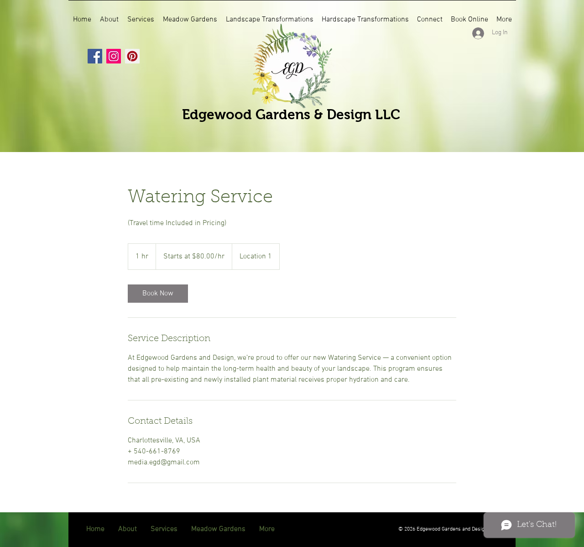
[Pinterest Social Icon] (132, 56)
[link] (158, 293)
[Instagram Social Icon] (113, 56)
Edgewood (219, 114)
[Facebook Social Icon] (95, 56)
